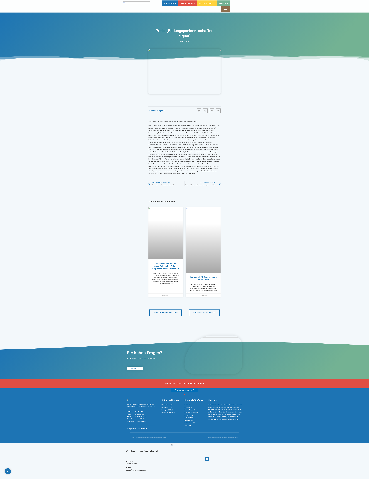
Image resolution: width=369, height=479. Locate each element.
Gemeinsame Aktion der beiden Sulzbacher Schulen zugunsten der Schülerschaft (165, 266)
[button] (199, 110)
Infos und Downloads (206, 3)
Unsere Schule (169, 3)
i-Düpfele (222, 3)
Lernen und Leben (186, 3)
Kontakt (225, 9)
